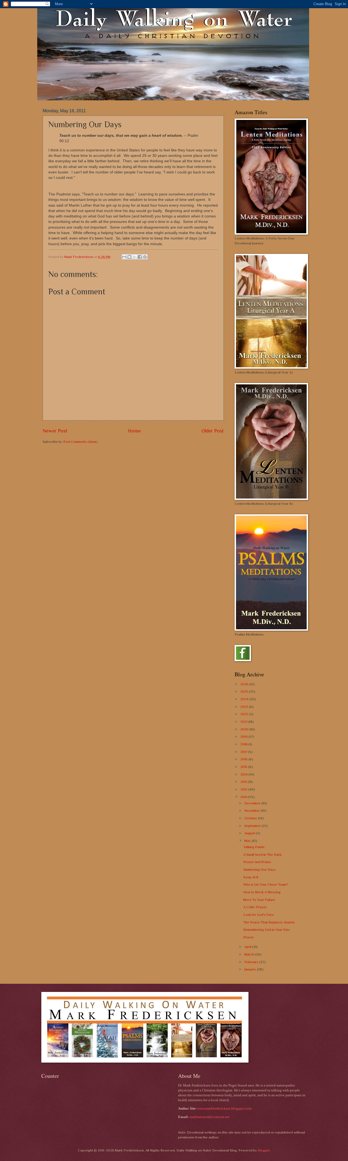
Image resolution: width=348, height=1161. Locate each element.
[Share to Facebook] (139, 257)
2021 (244, 722)
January (250, 969)
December (252, 803)
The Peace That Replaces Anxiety (269, 922)
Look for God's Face (258, 915)
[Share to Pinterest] (145, 257)
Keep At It (250, 877)
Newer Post (55, 431)
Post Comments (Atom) (80, 442)
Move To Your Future (259, 900)
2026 (244, 684)
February (251, 962)
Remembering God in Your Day (266, 929)
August (250, 833)
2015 (244, 767)
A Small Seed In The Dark (262, 854)
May (248, 841)
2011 (243, 797)
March (249, 954)
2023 (244, 707)
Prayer (248, 937)
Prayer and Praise (257, 862)
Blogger (264, 1150)
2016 (244, 759)
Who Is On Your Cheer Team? (265, 884)
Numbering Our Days (259, 869)
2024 (244, 699)
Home (134, 431)
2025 (244, 691)
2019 (244, 736)
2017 (244, 752)
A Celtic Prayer (255, 907)
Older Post (212, 431)
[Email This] (124, 257)
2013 (244, 782)
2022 (244, 714)
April (248, 947)
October (251, 818)
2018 (244, 744)
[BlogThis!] (129, 257)
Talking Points (254, 847)
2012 (244, 789)
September (253, 826)
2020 (244, 729)
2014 (244, 774)
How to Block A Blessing (262, 892)
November (252, 810)
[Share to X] (134, 257)
